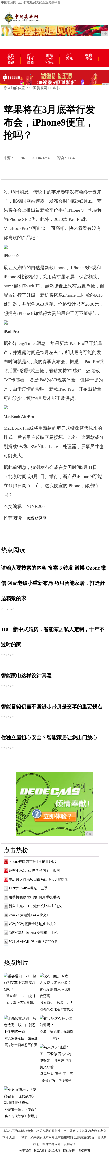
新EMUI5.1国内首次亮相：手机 (33, 933)
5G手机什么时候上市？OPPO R (33, 942)
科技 (30, 59)
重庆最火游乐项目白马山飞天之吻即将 (39, 879)
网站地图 (69, 1150)
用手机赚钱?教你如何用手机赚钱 (34, 897)
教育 (88, 55)
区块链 (50, 62)
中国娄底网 (38, 88)
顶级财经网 (36, 518)
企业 (49, 59)
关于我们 (25, 1150)
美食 (89, 59)
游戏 (69, 59)
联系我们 (40, 1150)
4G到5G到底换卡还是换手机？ (32, 924)
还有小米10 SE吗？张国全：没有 (34, 870)
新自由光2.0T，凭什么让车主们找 (35, 906)
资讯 (30, 55)
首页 (10, 55)
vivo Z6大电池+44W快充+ (29, 915)
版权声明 (84, 1150)
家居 (10, 59)
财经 (49, 55)
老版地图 (54, 1150)
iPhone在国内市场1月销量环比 (32, 862)
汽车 (69, 55)
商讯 (10, 62)
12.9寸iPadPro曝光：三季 (28, 888)
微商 (30, 62)
